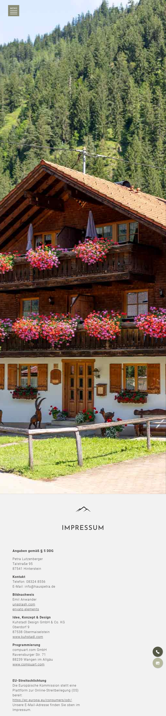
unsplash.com (24, 604)
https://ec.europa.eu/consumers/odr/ (42, 700)
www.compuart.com (29, 664)
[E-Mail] (158, 663)
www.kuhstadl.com (28, 637)
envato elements (26, 609)
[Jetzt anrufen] (158, 652)
